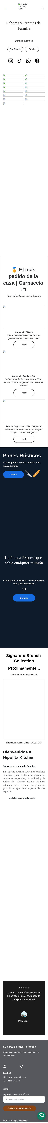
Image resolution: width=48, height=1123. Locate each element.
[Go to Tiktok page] (19, 61)
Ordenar (13, 474)
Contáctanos (15, 49)
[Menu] (5, 9)
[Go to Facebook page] (37, 61)
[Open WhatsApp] (41, 1116)
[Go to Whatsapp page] (28, 61)
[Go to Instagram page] (10, 61)
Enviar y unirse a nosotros (19, 1108)
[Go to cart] (42, 9)
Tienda (32, 49)
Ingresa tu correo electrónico (16, 1094)
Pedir (24, 392)
